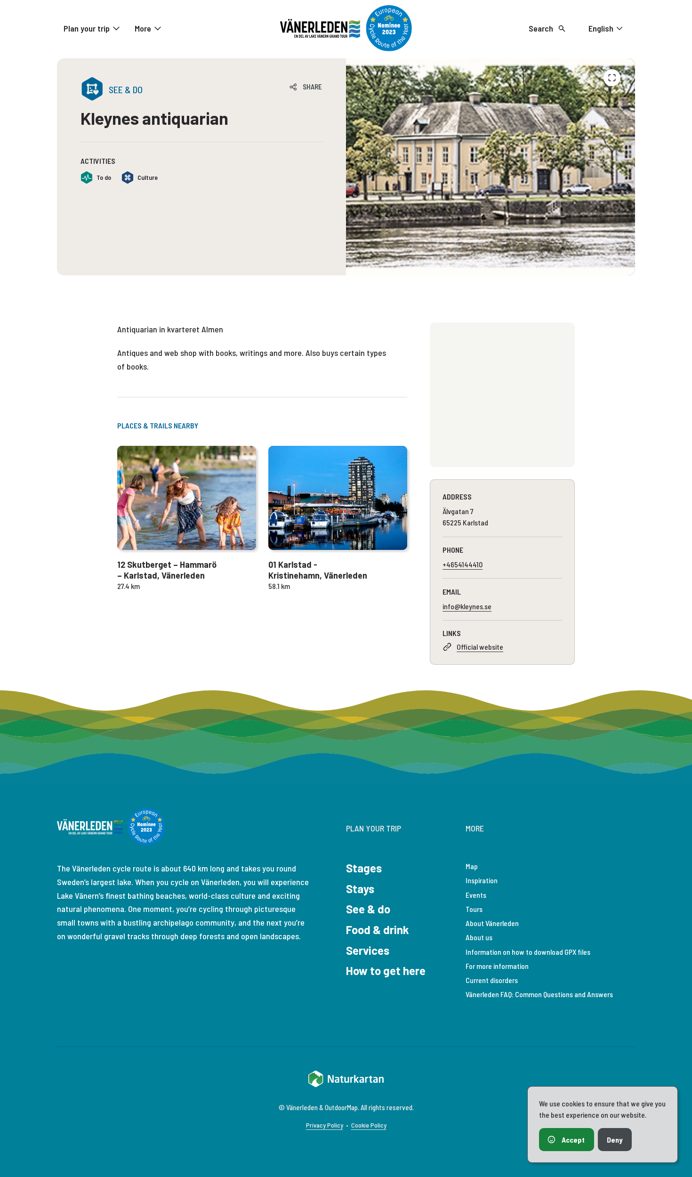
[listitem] (490, 166)
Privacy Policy (324, 1125)
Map (472, 866)
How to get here (386, 970)
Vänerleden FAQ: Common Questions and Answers (539, 994)
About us (479, 937)
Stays (360, 888)
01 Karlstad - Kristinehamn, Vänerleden (317, 569)
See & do (368, 909)
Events (476, 894)
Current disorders (492, 979)
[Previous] (611, 77)
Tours (474, 908)
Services (367, 950)
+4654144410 (463, 564)
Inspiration (482, 880)
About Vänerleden (492, 923)
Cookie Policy (368, 1125)
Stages (364, 868)
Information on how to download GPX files (528, 951)
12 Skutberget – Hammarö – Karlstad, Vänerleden (167, 569)
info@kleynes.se (467, 606)
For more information (497, 965)
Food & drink (377, 929)
